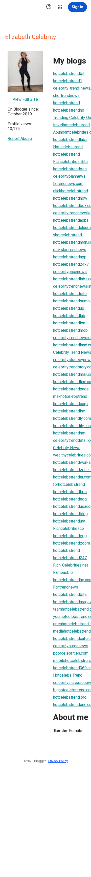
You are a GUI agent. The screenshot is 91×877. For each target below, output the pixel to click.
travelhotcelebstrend (71, 124)
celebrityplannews (69, 176)
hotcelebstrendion (69, 323)
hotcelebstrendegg (70, 499)
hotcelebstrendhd (68, 110)
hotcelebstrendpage (71, 389)
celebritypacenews (70, 271)
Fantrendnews (65, 587)
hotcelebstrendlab (69, 315)
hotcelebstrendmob (70, 330)
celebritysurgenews (70, 645)
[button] (49, 7)
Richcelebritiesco (68, 528)
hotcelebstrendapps (71, 220)
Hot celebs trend (68, 146)
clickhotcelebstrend (70, 191)
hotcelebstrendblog (70, 513)
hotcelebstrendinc (69, 411)
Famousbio (63, 572)
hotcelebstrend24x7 (71, 264)
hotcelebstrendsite (70, 293)
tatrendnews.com (68, 183)
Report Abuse (20, 138)
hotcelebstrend (66, 102)
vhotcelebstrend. (68, 235)
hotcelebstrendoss (70, 168)
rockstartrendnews (69, 249)
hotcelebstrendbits (70, 594)
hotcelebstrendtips (70, 491)
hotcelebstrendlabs (70, 139)
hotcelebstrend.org (69, 697)
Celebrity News (66, 447)
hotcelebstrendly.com (72, 418)
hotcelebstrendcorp (70, 403)
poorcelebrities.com (70, 653)
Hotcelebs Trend (67, 675)
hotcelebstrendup (68, 308)
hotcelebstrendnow (70, 198)
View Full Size (25, 99)
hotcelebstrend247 (70, 557)
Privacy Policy (58, 761)
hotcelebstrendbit (68, 73)
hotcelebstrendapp (69, 257)
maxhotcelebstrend (70, 396)
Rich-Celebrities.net (70, 565)
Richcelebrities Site (70, 161)
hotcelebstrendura (69, 521)
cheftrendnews (66, 95)
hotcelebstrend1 (67, 80)
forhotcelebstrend (69, 484)
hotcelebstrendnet (69, 433)
